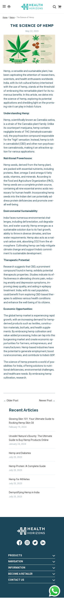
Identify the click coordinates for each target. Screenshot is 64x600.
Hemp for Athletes (19, 479)
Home (5, 17)
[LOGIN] (9, 7)
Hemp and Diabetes (20, 453)
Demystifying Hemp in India (24, 492)
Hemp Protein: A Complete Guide (27, 466)
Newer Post (45, 400)
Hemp (12, 17)
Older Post (12, 400)
